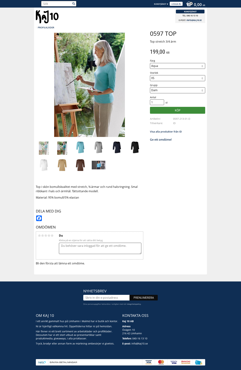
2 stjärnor (42, 235)
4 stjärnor (48, 235)
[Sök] (73, 3)
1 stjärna (39, 235)
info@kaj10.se (194, 20)
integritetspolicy (134, 304)
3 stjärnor (45, 235)
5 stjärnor (52, 235)
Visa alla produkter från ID (166, 131)
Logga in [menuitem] (176, 4)
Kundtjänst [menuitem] (160, 4)
